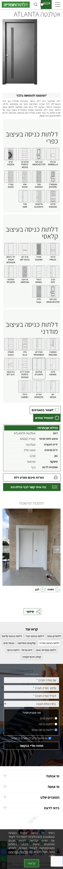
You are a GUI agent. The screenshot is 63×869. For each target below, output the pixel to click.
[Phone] (31, 688)
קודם (5, 549)
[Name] (31, 680)
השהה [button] (50, 589)
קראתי (31, 863)
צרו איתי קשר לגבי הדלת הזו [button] (28, 487)
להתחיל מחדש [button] (44, 418)
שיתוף (30, 611)
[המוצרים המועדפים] (42, 4)
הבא (57, 549)
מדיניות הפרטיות (18, 852)
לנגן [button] (37, 589)
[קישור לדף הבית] (17, 5)
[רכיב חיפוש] (35, 4)
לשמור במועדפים (42, 410)
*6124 (46, 3)
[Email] (31, 696)
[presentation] (31, 547)
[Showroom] (31, 704)
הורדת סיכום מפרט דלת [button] (29, 477)
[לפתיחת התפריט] (57, 4)
